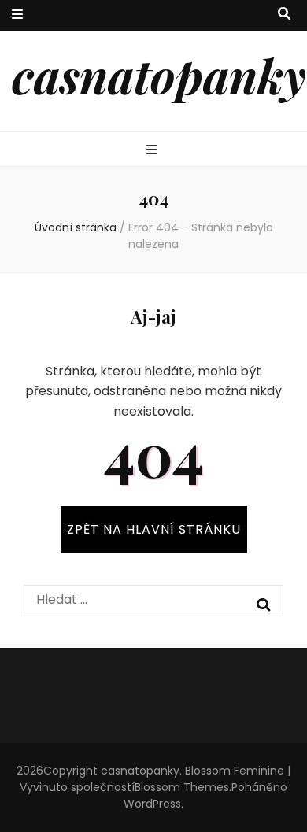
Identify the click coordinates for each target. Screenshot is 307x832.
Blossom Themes (182, 787)
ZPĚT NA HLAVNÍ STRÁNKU (154, 529)
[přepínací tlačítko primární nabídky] (153, 150)
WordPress (152, 804)
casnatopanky (159, 74)
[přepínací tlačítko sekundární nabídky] (17, 15)
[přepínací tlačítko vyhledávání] (284, 14)
